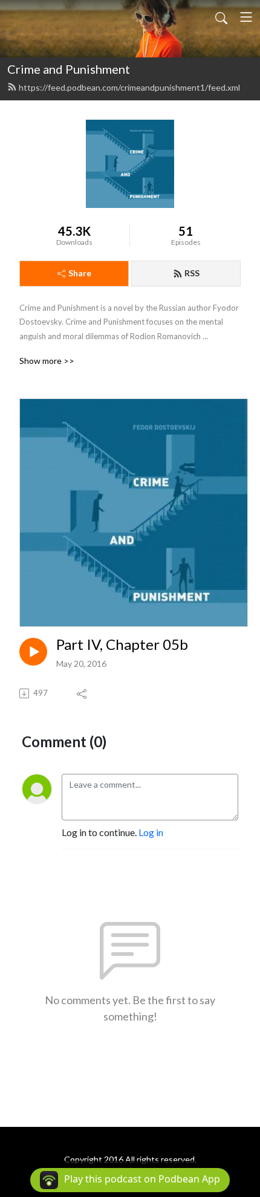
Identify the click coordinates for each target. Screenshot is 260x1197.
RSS (192, 273)
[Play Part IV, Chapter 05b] (33, 652)
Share (79, 273)
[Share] (82, 693)
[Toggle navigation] (246, 16)
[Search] (221, 17)
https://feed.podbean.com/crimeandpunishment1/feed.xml (129, 87)
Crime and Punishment (68, 69)
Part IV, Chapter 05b (122, 644)
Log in (150, 832)
